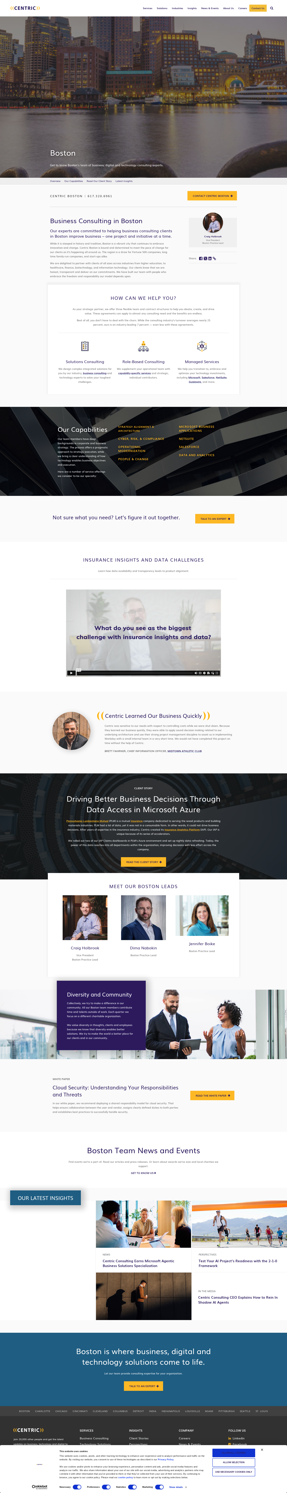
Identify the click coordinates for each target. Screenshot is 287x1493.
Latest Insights (124, 181)
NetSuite (221, 377)
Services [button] (147, 8)
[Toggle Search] (271, 8)
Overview (55, 181)
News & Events (190, 1444)
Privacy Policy (166, 1459)
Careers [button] (242, 8)
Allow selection (234, 1462)
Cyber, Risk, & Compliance (141, 438)
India (152, 1411)
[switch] (106, 1487)
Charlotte (42, 1411)
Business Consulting (94, 1438)
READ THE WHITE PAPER (211, 1095)
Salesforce (208, 377)
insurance (137, 821)
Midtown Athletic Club (185, 751)
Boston (24, 1411)
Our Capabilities (73, 181)
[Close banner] (262, 1450)
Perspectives (138, 1444)
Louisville (192, 1411)
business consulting (94, 373)
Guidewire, (195, 382)
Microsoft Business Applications (197, 428)
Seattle (245, 1411)
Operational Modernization (131, 448)
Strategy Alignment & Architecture (136, 429)
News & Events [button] (210, 8)
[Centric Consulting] (25, 9)
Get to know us (142, 1173)
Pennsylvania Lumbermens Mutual (87, 821)
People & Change (133, 459)
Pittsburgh (227, 1411)
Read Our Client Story (99, 181)
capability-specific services (134, 373)
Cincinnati (80, 1411)
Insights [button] (192, 8)
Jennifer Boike (202, 943)
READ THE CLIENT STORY (142, 862)
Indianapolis (171, 1411)
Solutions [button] (162, 8)
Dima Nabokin (143, 948)
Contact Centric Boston (211, 196)
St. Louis (262, 1411)
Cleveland (100, 1411)
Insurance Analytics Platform (182, 829)
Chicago (61, 1411)
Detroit (138, 1411)
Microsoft (194, 377)
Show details (176, 1487)
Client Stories (139, 1438)
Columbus (120, 1411)
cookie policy (125, 1477)
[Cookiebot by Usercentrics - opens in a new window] (40, 1487)
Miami (209, 1411)
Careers (184, 1438)
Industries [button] (177, 8)
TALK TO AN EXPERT (213, 519)
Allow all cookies (234, 1452)
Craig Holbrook (213, 236)
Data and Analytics (197, 455)
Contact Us (258, 8)
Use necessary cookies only (233, 1472)
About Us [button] (228, 8)
